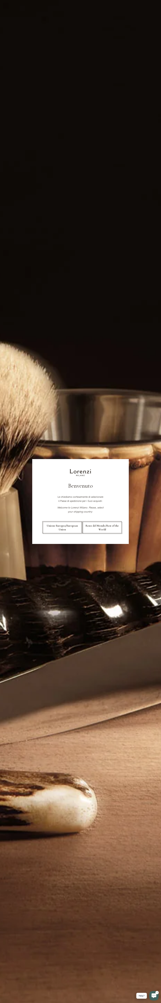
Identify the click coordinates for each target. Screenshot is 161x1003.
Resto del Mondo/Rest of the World (102, 527)
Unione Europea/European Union (62, 527)
